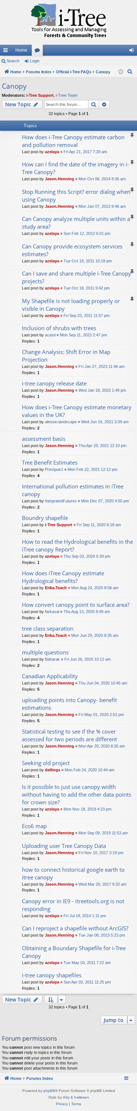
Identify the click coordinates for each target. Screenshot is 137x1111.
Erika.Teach (56, 588)
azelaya (52, 152)
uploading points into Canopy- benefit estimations (69, 703)
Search (13, 61)
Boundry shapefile (45, 517)
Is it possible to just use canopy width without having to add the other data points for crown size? (76, 794)
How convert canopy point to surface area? (75, 604)
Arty (66, 1097)
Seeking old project (46, 763)
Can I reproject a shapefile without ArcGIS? (75, 928)
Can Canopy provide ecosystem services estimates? (72, 250)
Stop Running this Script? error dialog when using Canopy (76, 195)
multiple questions (45, 652)
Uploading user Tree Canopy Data (64, 845)
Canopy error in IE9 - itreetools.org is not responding (73, 904)
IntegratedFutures (61, 501)
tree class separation (47, 628)
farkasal (52, 611)
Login (34, 61)
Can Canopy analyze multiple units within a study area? (76, 222)
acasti (50, 335)
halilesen (81, 1097)
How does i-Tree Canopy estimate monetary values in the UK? (77, 410)
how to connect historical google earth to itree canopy (73, 873)
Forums (39, 52)
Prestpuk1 (54, 469)
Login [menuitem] (133, 52)
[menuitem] (130, 72)
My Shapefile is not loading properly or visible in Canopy (71, 304)
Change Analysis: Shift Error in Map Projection (66, 355)
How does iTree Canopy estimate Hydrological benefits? (63, 576)
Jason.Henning (59, 179)
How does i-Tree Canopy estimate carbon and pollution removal (73, 140)
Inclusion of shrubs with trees (59, 328)
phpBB (49, 1091)
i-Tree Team (66, 95)
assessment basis (43, 438)
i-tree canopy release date (54, 383)
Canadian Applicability (50, 676)
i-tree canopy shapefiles (51, 975)
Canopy (14, 86)
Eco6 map (34, 826)
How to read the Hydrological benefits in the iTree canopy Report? (77, 545)
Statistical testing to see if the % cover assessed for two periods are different (69, 735)
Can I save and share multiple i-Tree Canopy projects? (76, 277)
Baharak (52, 659)
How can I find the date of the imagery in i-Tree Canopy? (75, 168)
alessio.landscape (61, 422)
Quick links (7, 52)
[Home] (68, 22)
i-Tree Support (40, 95)
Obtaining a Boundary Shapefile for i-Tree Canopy (74, 951)
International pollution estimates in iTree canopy (72, 490)
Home (21, 50)
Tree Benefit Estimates (49, 462)
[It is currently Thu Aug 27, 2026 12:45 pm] (120, 72)
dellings (52, 770)
